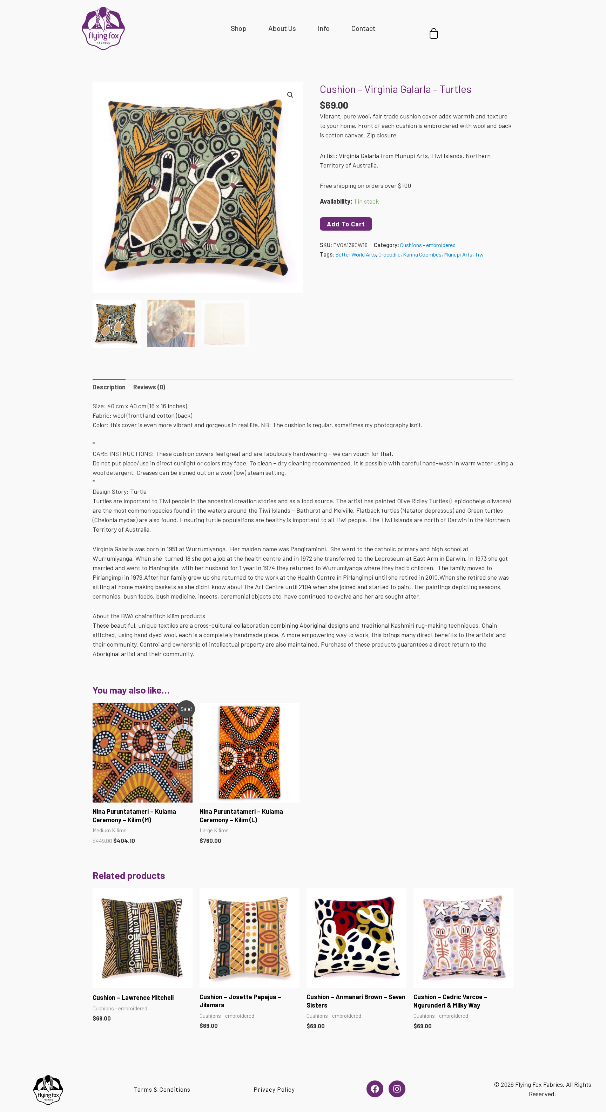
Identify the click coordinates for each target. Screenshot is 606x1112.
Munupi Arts (458, 254)
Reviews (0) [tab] (149, 387)
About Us (282, 28)
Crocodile (389, 254)
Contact (363, 28)
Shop (239, 28)
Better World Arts (355, 254)
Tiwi (480, 254)
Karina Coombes (422, 254)
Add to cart (346, 224)
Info (324, 28)
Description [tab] (109, 387)
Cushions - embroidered (428, 244)
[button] (290, 95)
